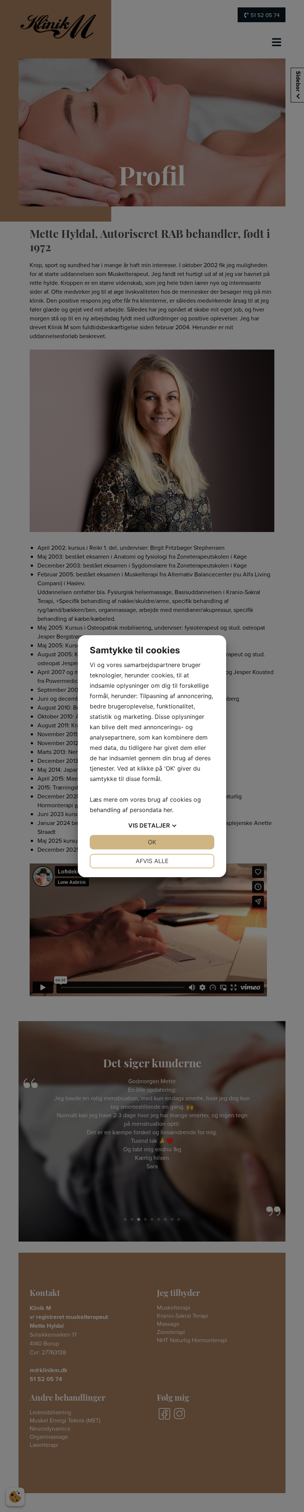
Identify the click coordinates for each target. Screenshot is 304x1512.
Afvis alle (152, 861)
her (167, 810)
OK (152, 842)
